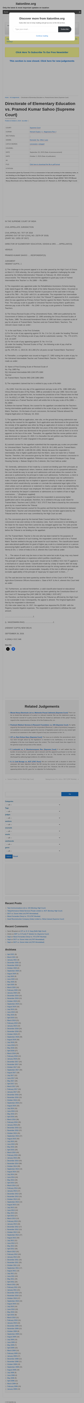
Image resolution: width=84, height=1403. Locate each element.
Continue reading (42, 36)
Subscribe (65, 29)
